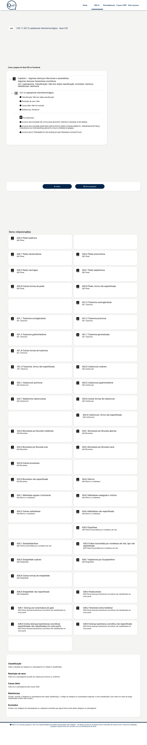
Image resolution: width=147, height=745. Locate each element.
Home (85, 5)
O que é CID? (121, 5)
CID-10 (96, 5)
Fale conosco (133, 5)
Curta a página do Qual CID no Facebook (24, 67)
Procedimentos (109, 5)
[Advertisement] (73, 48)
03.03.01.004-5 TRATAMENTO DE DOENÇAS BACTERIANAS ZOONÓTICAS (51, 132)
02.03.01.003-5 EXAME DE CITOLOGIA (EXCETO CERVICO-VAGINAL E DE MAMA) (54, 122)
